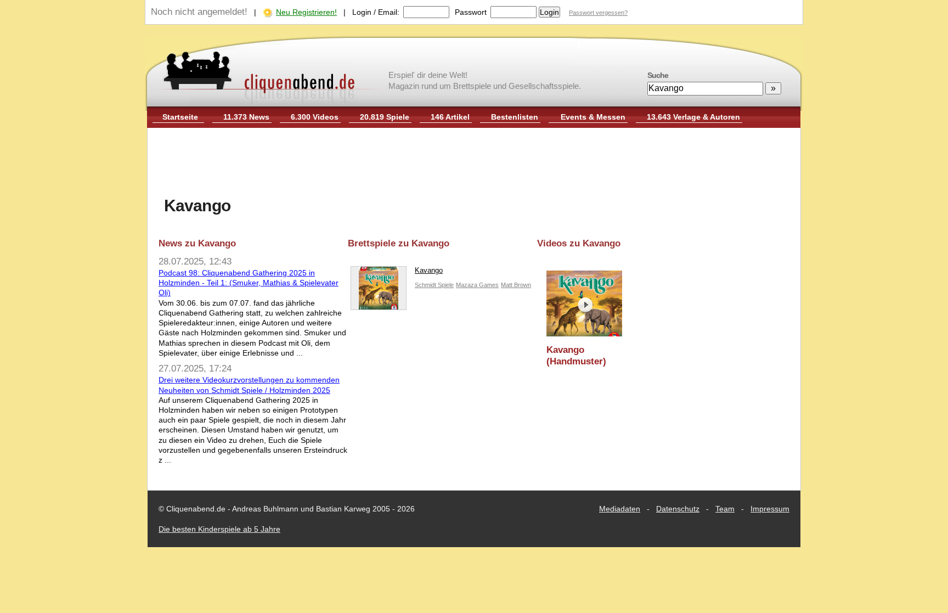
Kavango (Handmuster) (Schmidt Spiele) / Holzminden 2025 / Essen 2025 (585, 356)
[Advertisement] (474, 163)
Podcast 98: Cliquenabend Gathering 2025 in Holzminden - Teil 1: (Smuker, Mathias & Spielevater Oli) (248, 282)
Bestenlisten (514, 117)
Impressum (770, 508)
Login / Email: (375, 12)
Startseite (180, 117)
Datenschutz (677, 508)
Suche (657, 75)
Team (725, 508)
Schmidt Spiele (434, 285)
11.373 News (246, 117)
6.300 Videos (314, 117)
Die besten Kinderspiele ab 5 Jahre (219, 529)
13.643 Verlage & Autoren (693, 117)
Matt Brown (516, 285)
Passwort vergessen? (598, 12)
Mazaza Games (477, 285)
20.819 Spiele (384, 117)
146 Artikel (450, 117)
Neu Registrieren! (306, 12)
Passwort (471, 12)
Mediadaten (619, 508)
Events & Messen (593, 117)
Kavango (429, 270)
